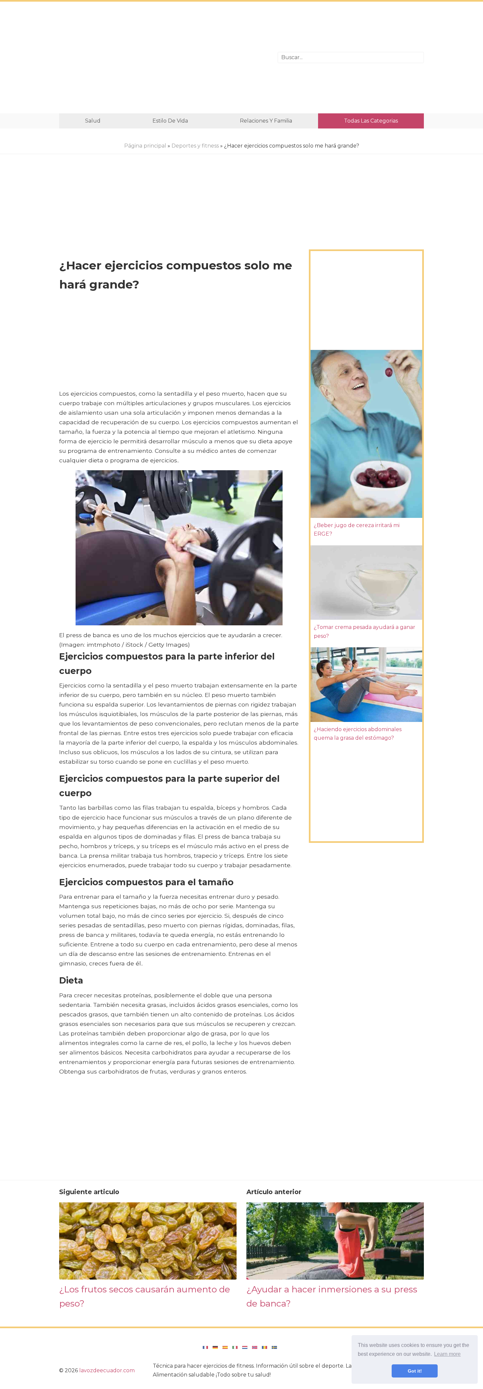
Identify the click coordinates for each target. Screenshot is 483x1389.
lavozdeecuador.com (107, 1370)
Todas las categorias (371, 121)
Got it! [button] (415, 1371)
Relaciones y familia (266, 121)
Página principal (145, 146)
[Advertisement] (163, 58)
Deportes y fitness (195, 146)
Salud (93, 121)
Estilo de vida (170, 121)
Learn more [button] (447, 1354)
